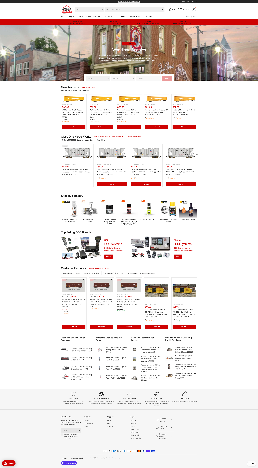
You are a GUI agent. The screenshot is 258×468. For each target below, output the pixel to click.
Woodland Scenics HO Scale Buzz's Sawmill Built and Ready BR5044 (185, 375)
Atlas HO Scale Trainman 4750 (113, 273)
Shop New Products (88, 87)
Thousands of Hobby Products (77, 23)
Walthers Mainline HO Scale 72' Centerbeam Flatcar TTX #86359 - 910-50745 (184, 112)
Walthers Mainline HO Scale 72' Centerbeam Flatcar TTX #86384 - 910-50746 (156, 112)
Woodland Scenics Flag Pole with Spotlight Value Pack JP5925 (116, 349)
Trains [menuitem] (107, 16)
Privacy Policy (135, 429)
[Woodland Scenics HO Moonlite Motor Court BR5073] (169, 358)
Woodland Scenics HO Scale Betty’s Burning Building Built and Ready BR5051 (185, 366)
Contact (109, 420)
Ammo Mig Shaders (188, 219)
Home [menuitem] (63, 16)
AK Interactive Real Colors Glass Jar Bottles (109, 221)
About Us (133, 420)
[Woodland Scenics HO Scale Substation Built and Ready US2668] (135, 378)
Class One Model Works (69, 164)
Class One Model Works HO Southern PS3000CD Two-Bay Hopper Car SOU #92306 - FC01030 (180, 171)
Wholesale (110, 426)
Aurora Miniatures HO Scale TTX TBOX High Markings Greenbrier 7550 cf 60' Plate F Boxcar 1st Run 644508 (156, 313)
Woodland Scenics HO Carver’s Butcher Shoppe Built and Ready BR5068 (184, 349)
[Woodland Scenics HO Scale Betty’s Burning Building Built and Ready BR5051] (169, 367)
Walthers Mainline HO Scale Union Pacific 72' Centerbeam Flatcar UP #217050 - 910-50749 (73, 113)
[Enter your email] (79, 430)
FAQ (108, 423)
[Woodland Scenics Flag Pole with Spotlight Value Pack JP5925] (100, 350)
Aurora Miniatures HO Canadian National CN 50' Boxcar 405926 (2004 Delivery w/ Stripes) (73, 303)
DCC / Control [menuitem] (120, 16)
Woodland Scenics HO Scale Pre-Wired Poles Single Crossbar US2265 (151, 359)
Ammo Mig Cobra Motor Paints (168, 220)
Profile (86, 426)
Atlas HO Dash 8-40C (91, 273)
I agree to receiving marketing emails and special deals (71, 436)
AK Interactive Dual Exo (148, 219)
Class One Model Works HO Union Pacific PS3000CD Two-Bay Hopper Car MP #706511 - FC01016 (146, 171)
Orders (86, 420)
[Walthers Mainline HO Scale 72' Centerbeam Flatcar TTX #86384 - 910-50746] (156, 98)
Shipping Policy (135, 435)
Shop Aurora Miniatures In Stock (99, 268)
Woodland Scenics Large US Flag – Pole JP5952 (116, 368)
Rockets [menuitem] (149, 16)
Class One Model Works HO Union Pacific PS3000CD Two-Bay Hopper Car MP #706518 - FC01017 (111, 171)
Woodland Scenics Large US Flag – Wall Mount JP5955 (116, 377)
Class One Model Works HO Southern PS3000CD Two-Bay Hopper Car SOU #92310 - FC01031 (76, 171)
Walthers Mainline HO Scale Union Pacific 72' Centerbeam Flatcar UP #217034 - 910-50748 (101, 113)
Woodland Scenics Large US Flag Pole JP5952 (116, 359)
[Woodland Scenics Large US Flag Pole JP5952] (100, 359)
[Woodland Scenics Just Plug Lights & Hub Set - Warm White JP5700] (65, 377)
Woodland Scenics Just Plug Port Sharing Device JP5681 (81, 350)
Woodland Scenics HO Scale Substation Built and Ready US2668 (151, 378)
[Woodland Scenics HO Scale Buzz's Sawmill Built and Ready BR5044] (169, 376)
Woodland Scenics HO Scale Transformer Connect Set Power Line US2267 (151, 349)
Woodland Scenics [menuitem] (93, 16)
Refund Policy (135, 432)
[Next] (197, 156)
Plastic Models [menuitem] (135, 16)
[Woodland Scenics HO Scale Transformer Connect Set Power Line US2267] (135, 350)
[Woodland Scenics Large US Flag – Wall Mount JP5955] (100, 377)
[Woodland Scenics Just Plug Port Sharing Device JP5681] (65, 350)
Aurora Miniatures (67, 294)
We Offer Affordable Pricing (113, 23)
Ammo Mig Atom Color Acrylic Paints (70, 220)
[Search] (161, 9)
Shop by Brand (191, 16)
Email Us (133, 423)
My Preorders (88, 423)
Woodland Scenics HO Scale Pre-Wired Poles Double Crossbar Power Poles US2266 (151, 368)
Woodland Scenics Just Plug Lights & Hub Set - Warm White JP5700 (81, 377)
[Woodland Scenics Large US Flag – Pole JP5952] (100, 368)
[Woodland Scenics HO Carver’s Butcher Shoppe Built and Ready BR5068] (169, 350)
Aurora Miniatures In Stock (71, 273)
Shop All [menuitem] (71, 16)
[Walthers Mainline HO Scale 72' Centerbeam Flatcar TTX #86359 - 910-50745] (184, 98)
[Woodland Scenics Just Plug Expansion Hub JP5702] (65, 368)
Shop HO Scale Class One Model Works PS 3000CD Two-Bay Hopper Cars (117, 136)
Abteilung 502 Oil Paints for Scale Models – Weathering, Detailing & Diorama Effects (155, 273)
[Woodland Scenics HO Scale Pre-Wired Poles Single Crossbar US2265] (135, 359)
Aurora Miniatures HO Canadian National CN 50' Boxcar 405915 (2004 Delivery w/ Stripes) (101, 301)
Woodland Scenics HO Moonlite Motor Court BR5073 (183, 358)
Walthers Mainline (67, 104)
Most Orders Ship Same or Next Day (148, 23)
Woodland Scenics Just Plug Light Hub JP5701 (81, 359)
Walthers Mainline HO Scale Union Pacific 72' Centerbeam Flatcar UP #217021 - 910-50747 (128, 113)
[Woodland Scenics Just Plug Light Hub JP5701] (65, 359)
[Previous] (61, 156)
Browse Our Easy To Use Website (183, 23)
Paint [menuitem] (79, 16)
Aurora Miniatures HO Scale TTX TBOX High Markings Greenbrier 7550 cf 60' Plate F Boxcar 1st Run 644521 (184, 313)
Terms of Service (136, 438)
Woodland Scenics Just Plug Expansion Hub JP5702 (81, 368)
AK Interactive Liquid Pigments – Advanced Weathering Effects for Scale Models (129, 222)
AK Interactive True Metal (89, 220)
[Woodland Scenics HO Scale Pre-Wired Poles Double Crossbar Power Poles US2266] (135, 368)
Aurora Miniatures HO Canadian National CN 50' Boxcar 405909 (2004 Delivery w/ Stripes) (128, 303)
